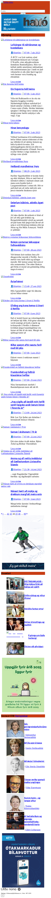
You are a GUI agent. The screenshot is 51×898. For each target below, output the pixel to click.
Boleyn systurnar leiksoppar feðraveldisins (25, 243)
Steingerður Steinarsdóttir (30, 736)
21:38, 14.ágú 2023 (32, 469)
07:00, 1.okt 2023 (31, 210)
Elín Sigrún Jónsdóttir (35, 766)
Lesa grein (16, 81)
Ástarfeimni (17, 281)
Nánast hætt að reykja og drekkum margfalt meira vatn (26, 492)
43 (11, 514)
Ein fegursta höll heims (23, 89)
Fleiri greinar (21, 715)
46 (19, 514)
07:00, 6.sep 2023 (31, 313)
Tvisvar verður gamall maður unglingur (34, 781)
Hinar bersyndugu (20, 127)
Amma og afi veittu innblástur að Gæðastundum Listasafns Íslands (26, 461)
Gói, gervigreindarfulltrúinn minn (35, 727)
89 (25, 514)
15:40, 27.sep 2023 (31, 286)
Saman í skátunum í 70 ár (24, 431)
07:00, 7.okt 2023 (31, 53)
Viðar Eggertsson (33, 787)
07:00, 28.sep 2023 (31, 250)
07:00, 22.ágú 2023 (32, 437)
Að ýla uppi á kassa (33, 742)
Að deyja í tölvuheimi (34, 761)
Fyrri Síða (1, 513)
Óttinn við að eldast (33, 646)
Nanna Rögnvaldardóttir (31, 807)
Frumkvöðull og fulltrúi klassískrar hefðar (23, 373)
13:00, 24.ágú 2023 (32, 412)
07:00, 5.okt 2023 (31, 94)
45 (16, 514)
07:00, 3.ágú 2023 (31, 499)
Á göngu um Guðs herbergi (36, 636)
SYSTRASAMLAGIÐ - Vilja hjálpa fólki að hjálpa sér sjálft (33, 584)
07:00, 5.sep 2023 (31, 353)
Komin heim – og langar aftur (32, 799)
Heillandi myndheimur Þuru (25, 166)
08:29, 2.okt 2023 (31, 171)
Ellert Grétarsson (32, 830)
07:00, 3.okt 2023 (31, 132)
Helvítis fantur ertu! (33, 608)
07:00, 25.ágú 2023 (32, 380)
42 (8, 514)
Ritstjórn (16, 53)
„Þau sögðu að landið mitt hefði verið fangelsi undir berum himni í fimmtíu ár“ (27, 404)
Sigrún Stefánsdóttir (34, 748)
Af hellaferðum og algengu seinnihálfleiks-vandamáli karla (33, 820)
